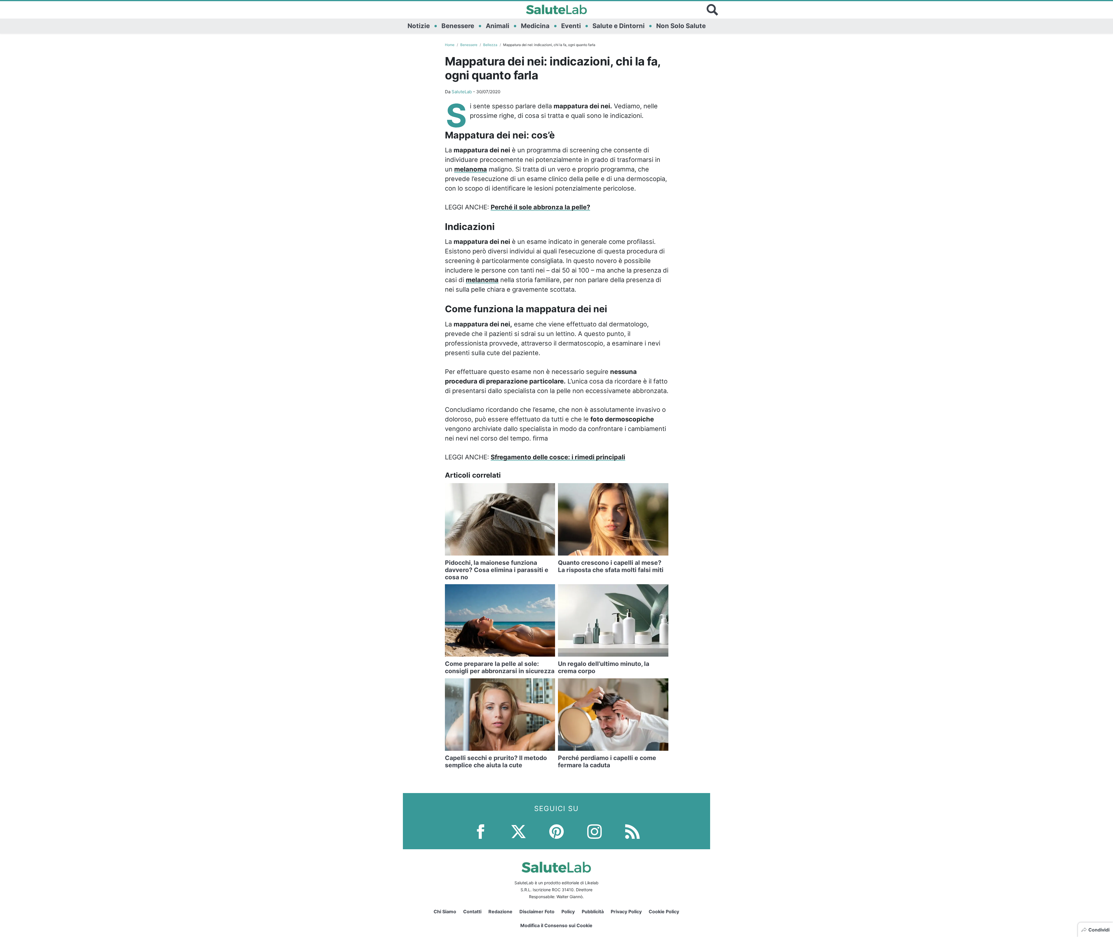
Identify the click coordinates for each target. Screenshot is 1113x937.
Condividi (1099, 930)
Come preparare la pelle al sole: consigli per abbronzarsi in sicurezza (499, 667)
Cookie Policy (664, 911)
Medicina (535, 26)
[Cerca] (712, 10)
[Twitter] (518, 831)
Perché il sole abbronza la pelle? (540, 207)
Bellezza (490, 45)
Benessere (457, 26)
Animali (497, 26)
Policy (568, 911)
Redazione (500, 911)
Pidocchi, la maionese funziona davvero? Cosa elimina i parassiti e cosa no (496, 570)
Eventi (571, 26)
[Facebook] (480, 831)
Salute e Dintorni (618, 26)
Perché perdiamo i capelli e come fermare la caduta (607, 761)
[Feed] (632, 831)
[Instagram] (594, 831)
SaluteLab (462, 91)
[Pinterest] (556, 831)
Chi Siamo (445, 911)
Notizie (419, 26)
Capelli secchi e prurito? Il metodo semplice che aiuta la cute (496, 761)
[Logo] (557, 10)
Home (449, 45)
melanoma (470, 169)
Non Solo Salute (681, 26)
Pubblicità (593, 911)
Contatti (472, 911)
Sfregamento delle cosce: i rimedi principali (558, 457)
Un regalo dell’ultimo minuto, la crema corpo (603, 667)
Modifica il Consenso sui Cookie (556, 925)
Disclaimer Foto (536, 911)
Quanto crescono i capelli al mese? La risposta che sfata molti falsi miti (610, 566)
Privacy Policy (626, 911)
